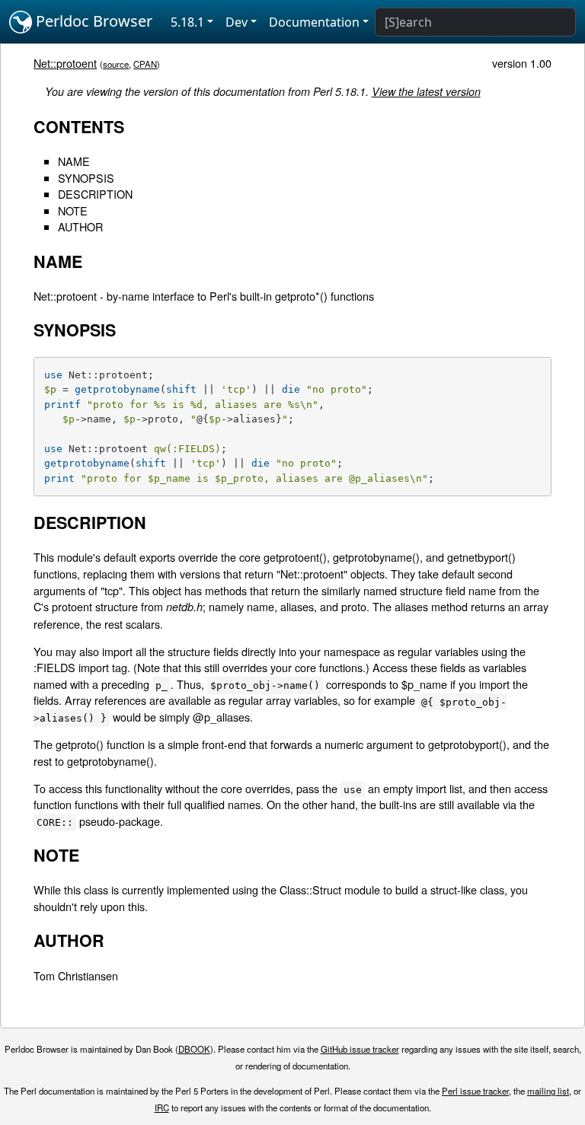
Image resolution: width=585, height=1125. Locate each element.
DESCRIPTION (95, 194)
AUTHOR (80, 226)
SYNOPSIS (86, 178)
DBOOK (194, 1049)
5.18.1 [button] (187, 22)
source (116, 64)
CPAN (145, 64)
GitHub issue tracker (360, 1049)
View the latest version (426, 91)
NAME (74, 161)
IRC (162, 1107)
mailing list (548, 1091)
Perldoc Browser (92, 21)
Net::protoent (65, 63)
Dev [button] (236, 22)
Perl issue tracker (475, 1091)
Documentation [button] (314, 22)
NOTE (73, 210)
